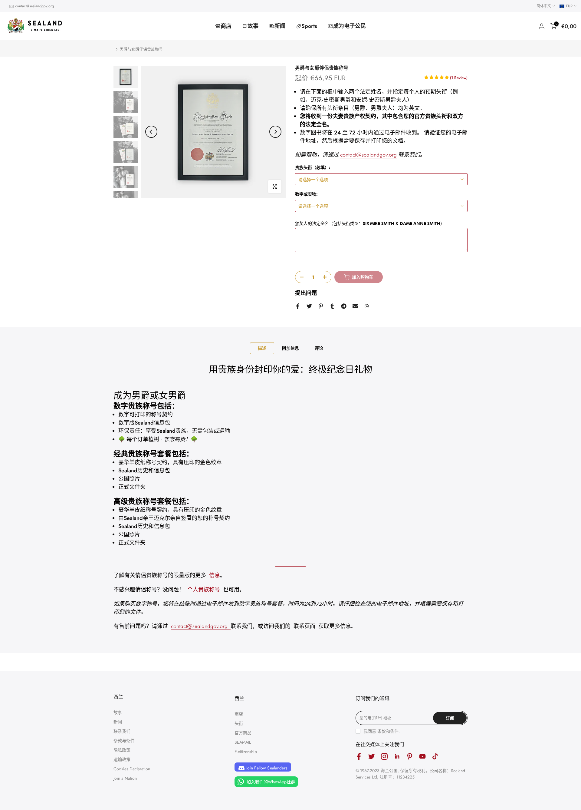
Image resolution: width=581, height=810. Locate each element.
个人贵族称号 (203, 589)
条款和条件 (388, 731)
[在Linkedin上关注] (397, 756)
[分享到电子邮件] (355, 306)
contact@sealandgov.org (34, 6)
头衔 (239, 723)
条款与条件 (124, 741)
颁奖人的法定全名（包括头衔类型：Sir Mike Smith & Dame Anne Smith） (370, 223)
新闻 (279, 26)
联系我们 (121, 731)
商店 (226, 26)
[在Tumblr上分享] (332, 306)
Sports (309, 26)
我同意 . (381, 731)
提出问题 (306, 293)
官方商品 (243, 733)
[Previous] (151, 132)
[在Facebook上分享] (297, 306)
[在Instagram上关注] (384, 756)
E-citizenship (246, 752)
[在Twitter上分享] (309, 306)
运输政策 (121, 759)
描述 (262, 348)
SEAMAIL (243, 742)
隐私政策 (121, 750)
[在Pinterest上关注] (409, 756)
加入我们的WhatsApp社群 (270, 782)
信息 (214, 575)
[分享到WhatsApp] (366, 306)
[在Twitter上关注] (371, 756)
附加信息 (290, 348)
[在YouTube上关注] (422, 756)
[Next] (275, 132)
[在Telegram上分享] (343, 306)
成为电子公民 (349, 26)
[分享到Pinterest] (320, 306)
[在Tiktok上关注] (435, 756)
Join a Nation (125, 778)
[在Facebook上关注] (359, 756)
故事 (253, 26)
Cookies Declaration (131, 769)
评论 (319, 348)
